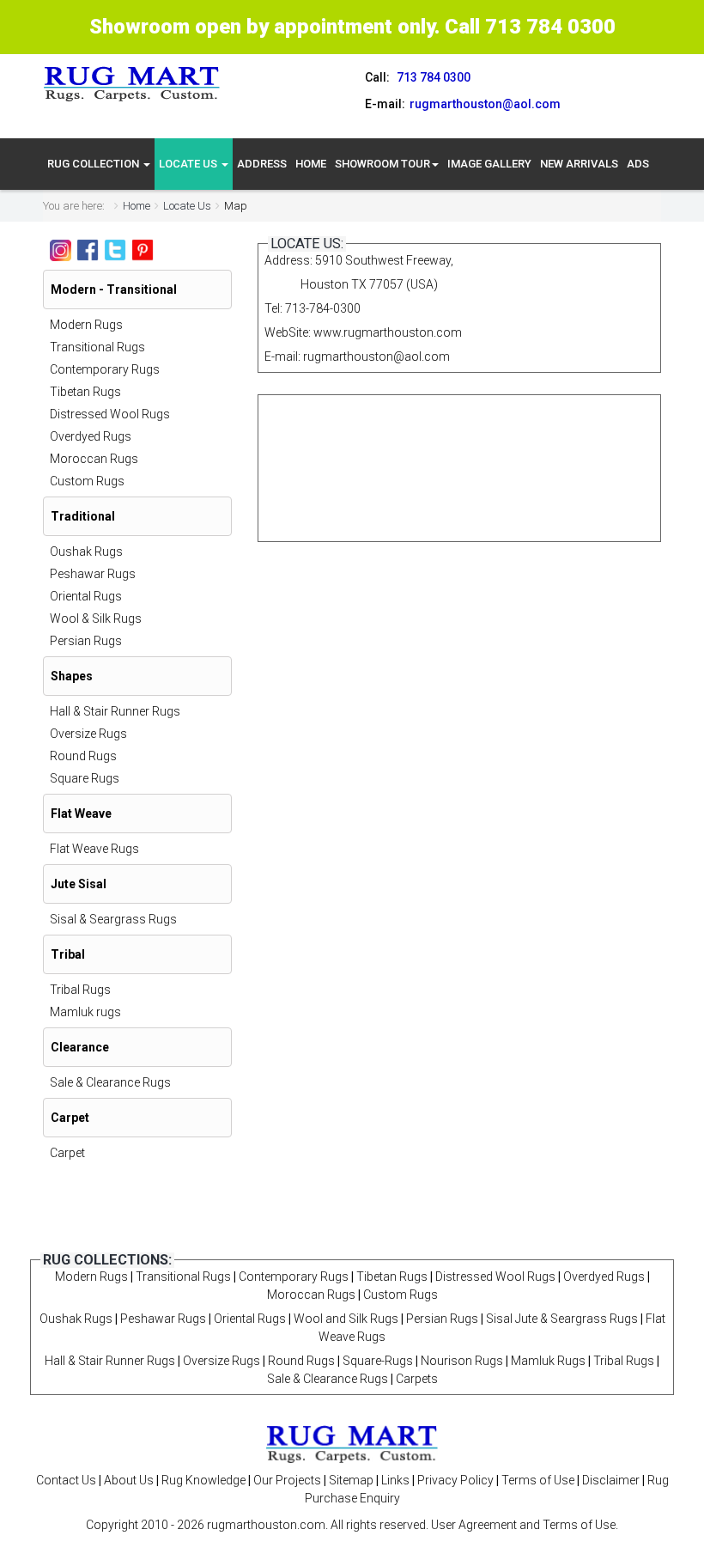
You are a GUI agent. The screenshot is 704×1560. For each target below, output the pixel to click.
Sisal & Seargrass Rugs (113, 919)
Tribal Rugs (80, 989)
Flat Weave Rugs (94, 849)
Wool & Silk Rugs (96, 618)
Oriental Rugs (86, 596)
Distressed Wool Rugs (110, 414)
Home (310, 163)
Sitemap (351, 1480)
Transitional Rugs (97, 347)
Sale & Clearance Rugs (110, 1082)
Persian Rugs (86, 641)
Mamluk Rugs (548, 1361)
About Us (129, 1480)
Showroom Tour (382, 163)
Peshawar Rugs (93, 574)
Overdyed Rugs (90, 436)
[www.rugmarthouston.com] (132, 83)
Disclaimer (611, 1480)
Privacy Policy (455, 1480)
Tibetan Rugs (85, 392)
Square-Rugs (378, 1361)
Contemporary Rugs (105, 369)
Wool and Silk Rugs (346, 1318)
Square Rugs (84, 778)
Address (262, 163)
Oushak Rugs (86, 551)
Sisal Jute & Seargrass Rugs (562, 1318)
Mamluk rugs (85, 1012)
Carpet (67, 1153)
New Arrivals (579, 163)
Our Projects (287, 1480)
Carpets (417, 1379)
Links (395, 1480)
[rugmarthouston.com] (352, 1443)
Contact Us (66, 1480)
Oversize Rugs (88, 733)
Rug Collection (94, 163)
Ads (638, 163)
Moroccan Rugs (94, 459)
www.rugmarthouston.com (387, 332)
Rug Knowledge (203, 1480)
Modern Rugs (86, 325)
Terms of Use (537, 1480)
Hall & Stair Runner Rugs (115, 711)
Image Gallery (489, 163)
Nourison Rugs (462, 1361)
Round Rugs (83, 756)
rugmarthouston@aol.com (376, 356)
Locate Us (189, 163)
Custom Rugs (87, 481)
